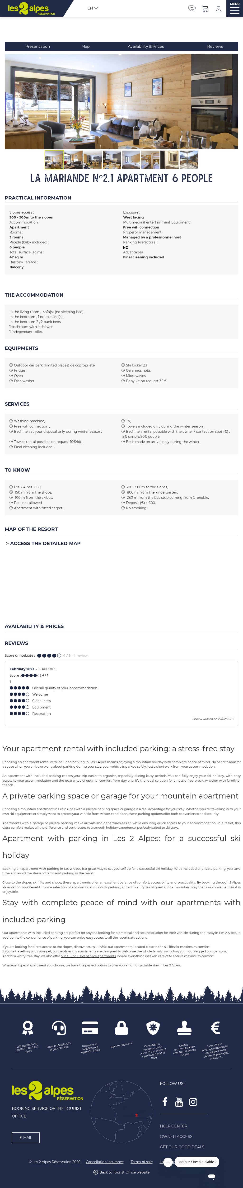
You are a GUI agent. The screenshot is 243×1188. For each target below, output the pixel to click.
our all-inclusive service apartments (88, 956)
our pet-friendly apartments (74, 951)
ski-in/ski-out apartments (112, 947)
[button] (205, 8)
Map (85, 46)
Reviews (215, 46)
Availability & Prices (146, 46)
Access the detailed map (45, 543)
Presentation (37, 46)
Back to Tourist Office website (124, 1172)
